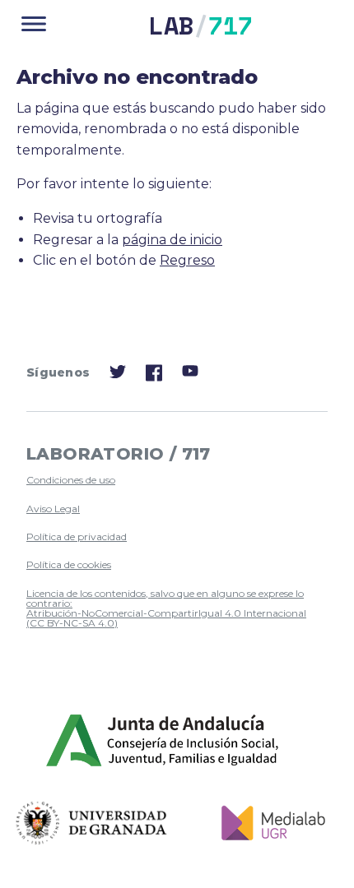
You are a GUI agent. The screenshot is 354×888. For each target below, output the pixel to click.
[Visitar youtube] (190, 374)
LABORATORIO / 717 (118, 454)
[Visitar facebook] (154, 378)
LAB (201, 25)
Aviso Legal (53, 508)
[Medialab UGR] (267, 823)
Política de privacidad (76, 536)
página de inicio (172, 239)
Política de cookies (68, 564)
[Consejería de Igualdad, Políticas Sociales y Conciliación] (163, 740)
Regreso (187, 260)
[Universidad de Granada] (91, 822)
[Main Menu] (33, 25)
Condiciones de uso (70, 480)
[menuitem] (170, 480)
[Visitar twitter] (117, 375)
